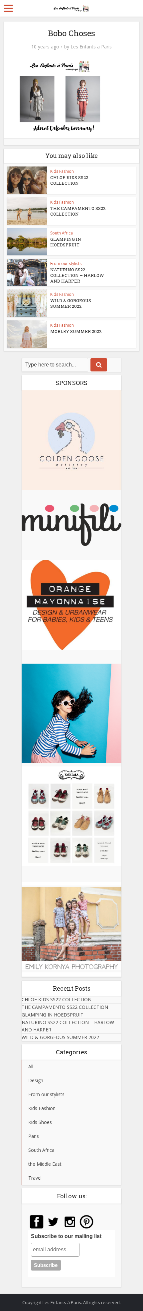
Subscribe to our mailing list (66, 1236)
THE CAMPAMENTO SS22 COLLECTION (77, 211)
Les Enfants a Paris (91, 47)
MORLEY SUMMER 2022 (75, 331)
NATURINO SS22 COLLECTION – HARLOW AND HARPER (77, 275)
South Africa (61, 233)
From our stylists (65, 263)
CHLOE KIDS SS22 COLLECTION (69, 180)
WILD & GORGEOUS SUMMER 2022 (70, 303)
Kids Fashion (62, 171)
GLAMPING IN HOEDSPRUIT (65, 242)
